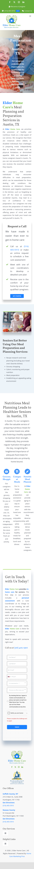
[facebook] (12, 767)
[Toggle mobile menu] (30, 16)
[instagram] (19, 767)
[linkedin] (22, 767)
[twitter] (15, 767)
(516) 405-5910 (21, 647)
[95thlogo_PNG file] (17, 771)
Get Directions (9, 802)
